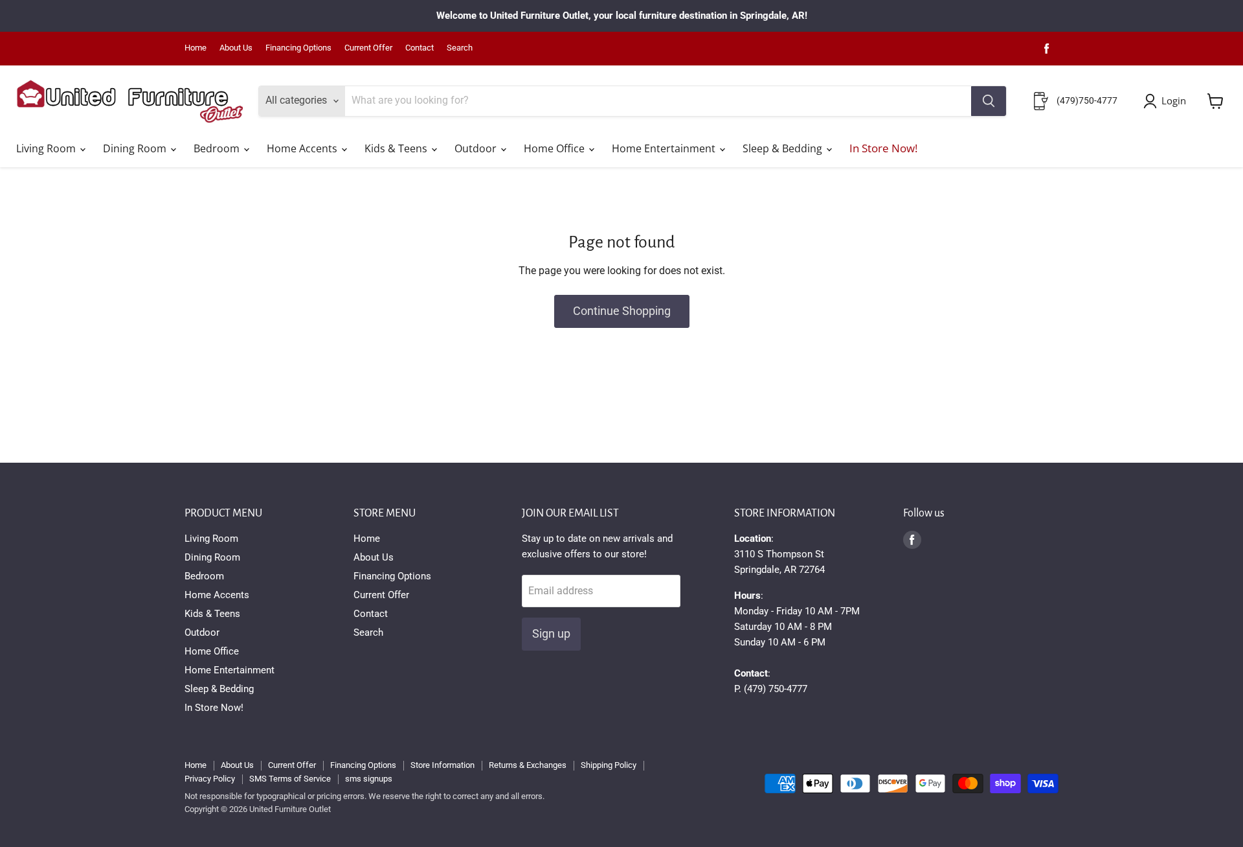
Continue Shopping (622, 311)
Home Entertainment (665, 148)
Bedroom (218, 148)
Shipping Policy (608, 765)
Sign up (551, 633)
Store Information (442, 765)
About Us (235, 47)
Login (1173, 100)
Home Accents (303, 148)
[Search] (988, 101)
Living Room (47, 148)
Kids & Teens (397, 148)
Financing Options (298, 47)
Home (196, 47)
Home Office (555, 148)
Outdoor (476, 148)
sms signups (368, 778)
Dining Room (136, 148)
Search (460, 47)
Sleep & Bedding (784, 148)
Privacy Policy (210, 778)
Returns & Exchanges (527, 765)
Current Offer (368, 47)
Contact (419, 47)
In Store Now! (883, 148)
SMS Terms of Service (290, 778)
